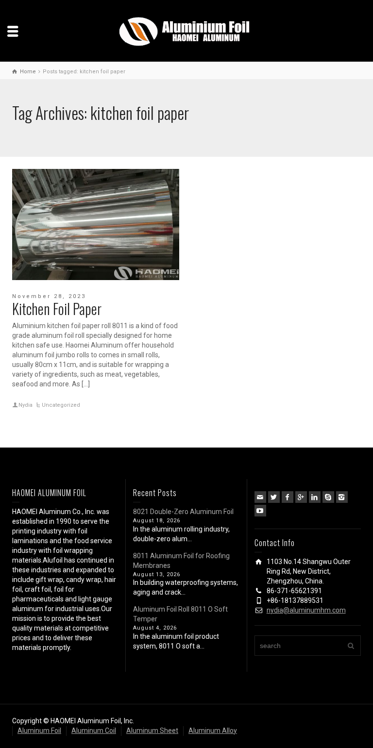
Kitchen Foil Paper (57, 308)
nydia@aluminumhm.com (306, 610)
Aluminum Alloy (212, 730)
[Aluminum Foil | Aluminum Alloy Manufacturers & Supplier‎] (186, 30)
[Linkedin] (315, 497)
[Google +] (301, 497)
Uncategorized (61, 405)
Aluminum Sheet (152, 730)
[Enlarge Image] (95, 224)
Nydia (25, 405)
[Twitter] (274, 497)
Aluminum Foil (39, 730)
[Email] (260, 497)
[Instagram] (342, 497)
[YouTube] (260, 510)
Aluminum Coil (93, 730)
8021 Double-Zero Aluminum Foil (183, 511)
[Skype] (328, 497)
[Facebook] (287, 497)
